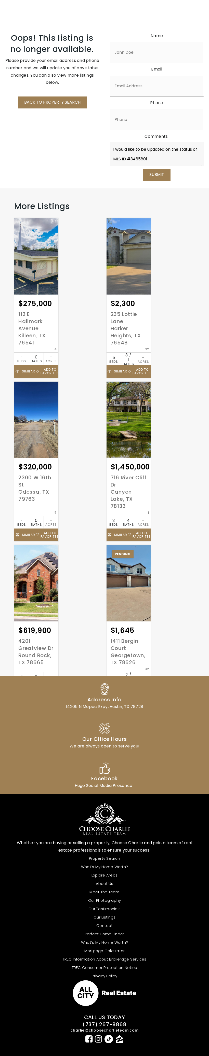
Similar (28, 371)
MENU (180, 12)
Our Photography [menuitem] (104, 900)
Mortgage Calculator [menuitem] (104, 950)
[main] (104, 373)
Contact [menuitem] (104, 925)
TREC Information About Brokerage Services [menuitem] (104, 959)
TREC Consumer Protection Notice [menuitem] (104, 967)
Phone (156, 103)
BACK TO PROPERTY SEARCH (52, 102)
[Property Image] (36, 256)
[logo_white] (36, 12)
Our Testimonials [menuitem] (104, 908)
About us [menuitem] (104, 883)
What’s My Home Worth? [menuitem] (104, 866)
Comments (156, 136)
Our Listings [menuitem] (104, 917)
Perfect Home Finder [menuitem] (104, 934)
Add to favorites (49, 371)
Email (156, 69)
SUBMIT (156, 174)
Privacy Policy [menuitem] (104, 976)
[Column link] (104, 695)
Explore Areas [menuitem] (104, 875)
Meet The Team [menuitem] (104, 892)
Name (157, 36)
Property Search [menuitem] (104, 858)
